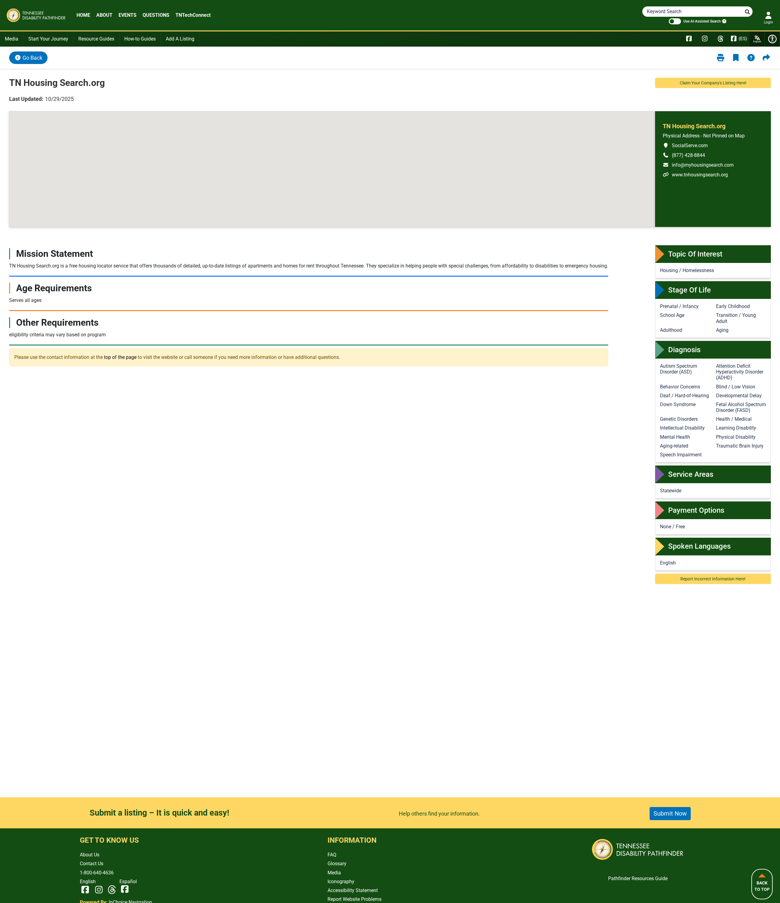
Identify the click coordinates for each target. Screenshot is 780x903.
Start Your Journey (48, 39)
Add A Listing (180, 39)
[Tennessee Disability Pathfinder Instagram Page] (704, 39)
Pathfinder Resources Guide (638, 878)
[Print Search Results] (720, 58)
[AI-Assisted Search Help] (723, 21)
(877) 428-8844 (684, 155)
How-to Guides (140, 39)
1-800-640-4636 (97, 873)
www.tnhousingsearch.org (695, 175)
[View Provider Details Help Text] (751, 58)
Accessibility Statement (353, 890)
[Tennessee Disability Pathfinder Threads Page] (720, 39)
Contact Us (91, 863)
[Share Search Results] (766, 58)
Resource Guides (96, 39)
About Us (89, 855)
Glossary (337, 863)
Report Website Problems (354, 899)
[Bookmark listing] (735, 58)
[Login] (768, 15)
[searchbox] (747, 12)
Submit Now (670, 813)
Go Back (31, 58)
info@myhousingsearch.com (698, 165)
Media (11, 39)
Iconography (341, 881)
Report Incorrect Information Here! (713, 578)
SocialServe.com (685, 145)
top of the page (120, 357)
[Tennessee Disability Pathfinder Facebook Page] (689, 39)
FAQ (332, 855)
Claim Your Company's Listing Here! (713, 82)
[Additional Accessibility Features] (772, 39)
